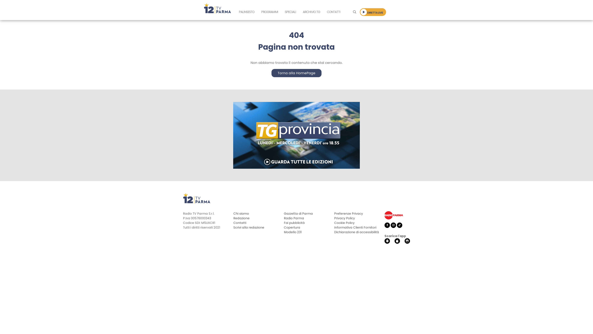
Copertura (292, 227)
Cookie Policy (344, 223)
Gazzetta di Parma (298, 213)
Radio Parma (294, 218)
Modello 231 (293, 232)
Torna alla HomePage (296, 73)
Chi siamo (241, 213)
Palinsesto (246, 12)
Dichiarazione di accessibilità (356, 232)
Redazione (241, 218)
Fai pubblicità (294, 223)
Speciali (290, 12)
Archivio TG (311, 12)
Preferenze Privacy (348, 213)
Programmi (269, 12)
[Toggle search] (354, 12)
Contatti (333, 12)
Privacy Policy (344, 218)
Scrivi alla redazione (248, 227)
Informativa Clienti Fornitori (355, 227)
